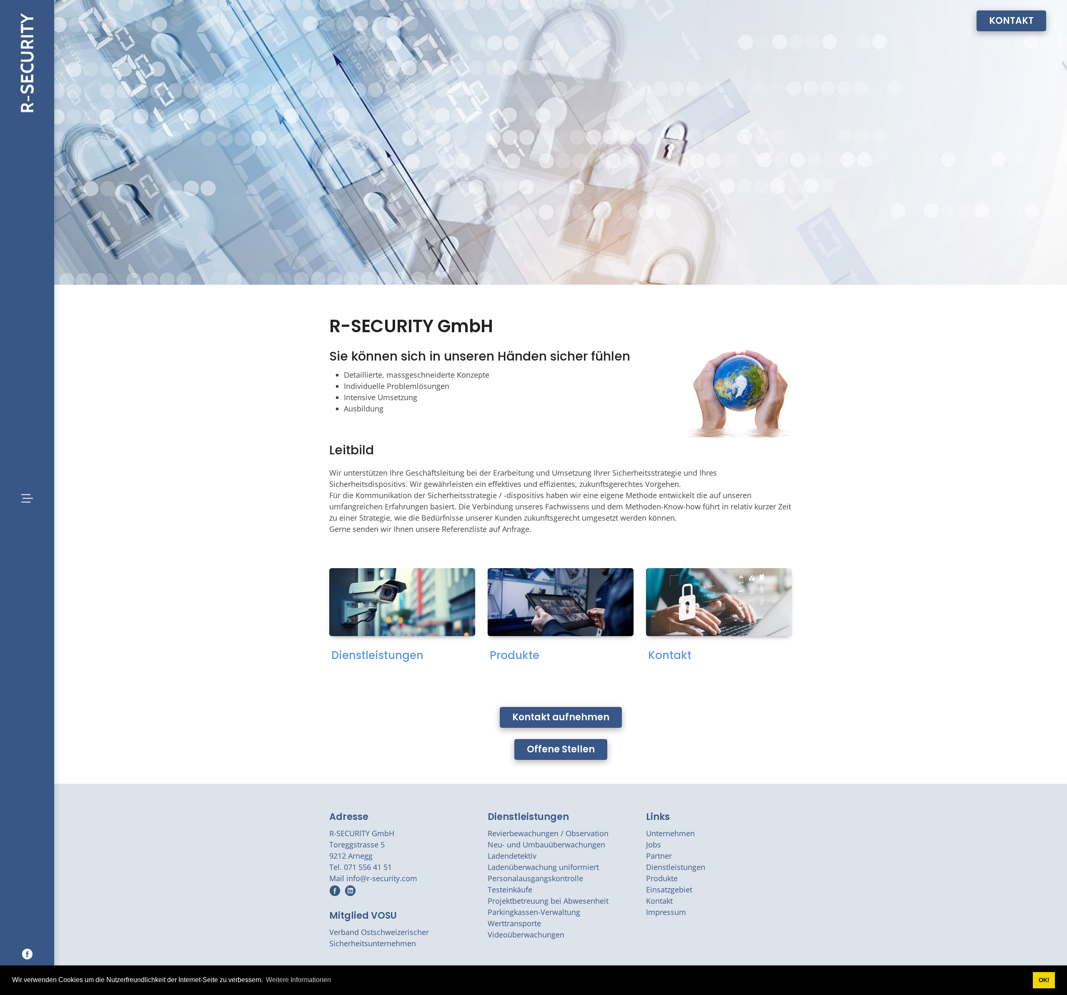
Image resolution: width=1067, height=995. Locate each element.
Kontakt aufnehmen (560, 717)
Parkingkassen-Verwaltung (534, 912)
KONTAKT (1011, 20)
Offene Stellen (561, 749)
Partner (659, 856)
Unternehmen (670, 833)
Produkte (514, 655)
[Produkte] (561, 602)
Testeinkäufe (510, 890)
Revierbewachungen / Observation (548, 833)
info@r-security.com (381, 878)
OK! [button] (1044, 980)
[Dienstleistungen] (402, 602)
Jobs (653, 845)
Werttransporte (514, 923)
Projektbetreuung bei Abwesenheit (548, 901)
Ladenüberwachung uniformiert (543, 867)
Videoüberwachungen (526, 935)
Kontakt (669, 655)
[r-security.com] (27, 62)
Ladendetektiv (512, 856)
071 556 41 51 (368, 867)
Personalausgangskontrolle (535, 878)
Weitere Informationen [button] (298, 979)
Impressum (666, 912)
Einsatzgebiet (669, 890)
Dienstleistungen (377, 655)
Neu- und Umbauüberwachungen (546, 845)
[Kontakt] (719, 602)
